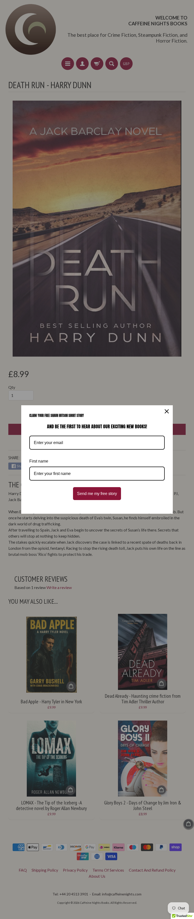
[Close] (167, 411)
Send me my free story (97, 493)
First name (38, 461)
